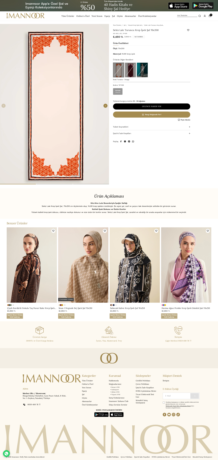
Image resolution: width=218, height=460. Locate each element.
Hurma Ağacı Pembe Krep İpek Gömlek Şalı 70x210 (186, 308)
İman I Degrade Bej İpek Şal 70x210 (75, 308)
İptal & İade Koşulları (145, 387)
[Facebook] (164, 414)
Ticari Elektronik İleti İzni (145, 395)
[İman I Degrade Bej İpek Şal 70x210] (83, 265)
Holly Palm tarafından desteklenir (32, 457)
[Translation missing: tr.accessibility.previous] (4, 106)
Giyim (120, 16)
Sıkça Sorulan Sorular (118, 405)
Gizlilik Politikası (143, 381)
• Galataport (114, 389)
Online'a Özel (83, 16)
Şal (113, 16)
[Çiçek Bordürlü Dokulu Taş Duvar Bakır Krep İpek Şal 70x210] (32, 265)
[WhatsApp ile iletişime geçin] (6, 453)
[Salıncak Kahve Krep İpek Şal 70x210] (135, 265)
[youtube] (169, 414)
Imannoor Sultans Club (118, 401)
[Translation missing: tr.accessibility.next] (105, 106)
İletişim (166, 381)
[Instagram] (173, 414)
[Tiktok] (178, 414)
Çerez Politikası (142, 384)
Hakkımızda (114, 381)
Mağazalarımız (115, 384)
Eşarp (107, 16)
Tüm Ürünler (67, 16)
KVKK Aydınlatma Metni (146, 391)
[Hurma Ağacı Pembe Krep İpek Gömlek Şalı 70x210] (186, 265)
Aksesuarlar (130, 16)
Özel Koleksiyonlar (147, 16)
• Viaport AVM (115, 394)
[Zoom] (54, 105)
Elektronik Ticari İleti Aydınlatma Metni (178, 406)
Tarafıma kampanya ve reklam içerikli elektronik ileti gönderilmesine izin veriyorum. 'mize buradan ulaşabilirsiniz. (182, 405)
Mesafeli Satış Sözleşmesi (141, 401)
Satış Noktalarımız (116, 398)
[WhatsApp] (133, 141)
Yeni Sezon (97, 16)
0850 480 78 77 (34, 404)
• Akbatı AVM (114, 392)
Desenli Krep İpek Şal (135, 25)
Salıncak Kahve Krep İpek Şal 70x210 (127, 308)
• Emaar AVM (115, 387)
